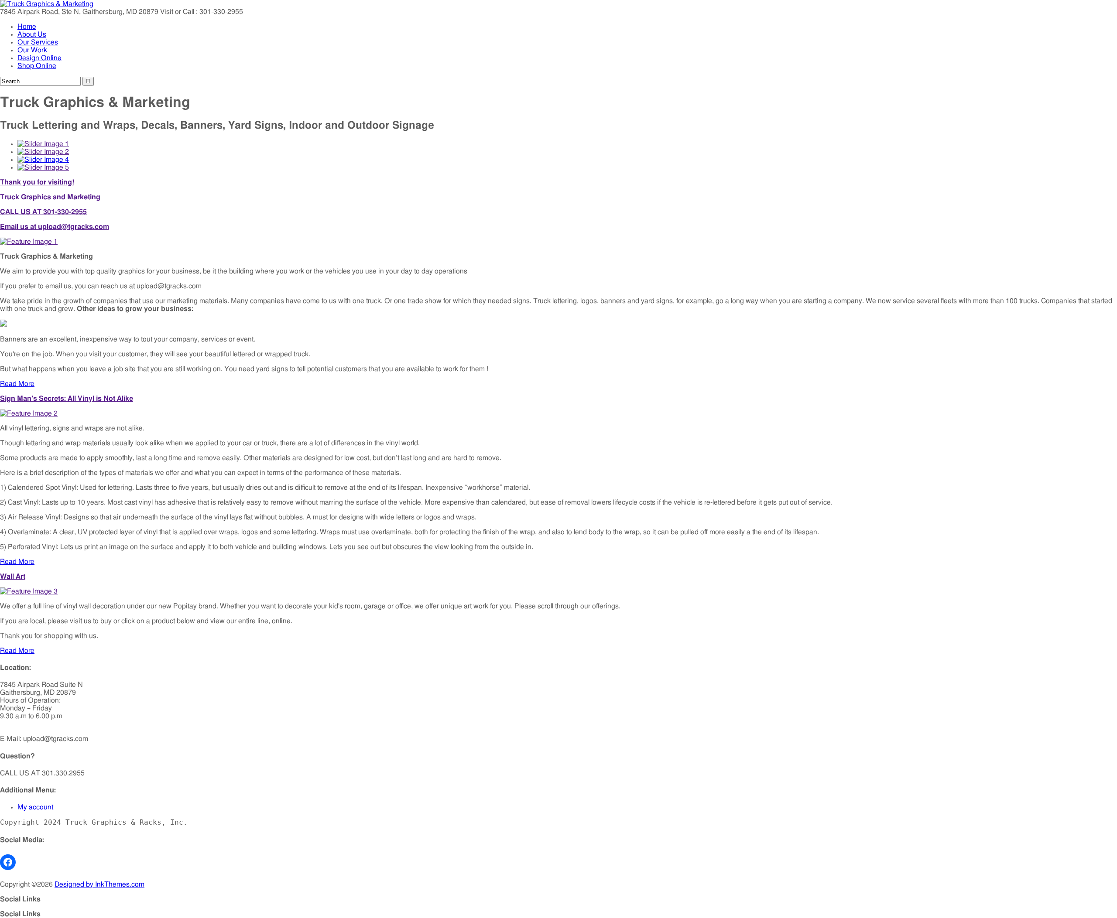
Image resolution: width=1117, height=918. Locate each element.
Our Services (37, 42)
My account (35, 807)
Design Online (39, 58)
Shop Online (36, 65)
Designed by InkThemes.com (99, 884)
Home (26, 26)
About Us (31, 34)
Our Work (32, 50)
